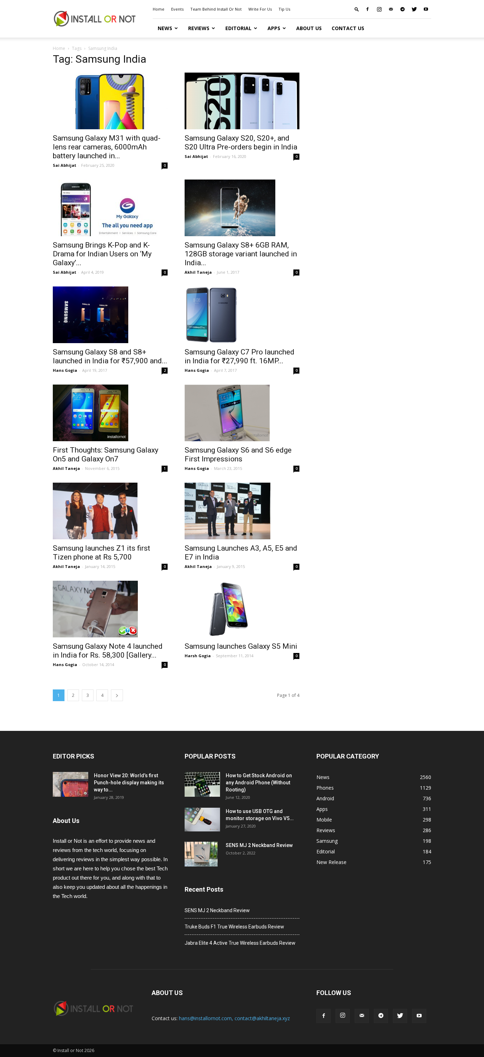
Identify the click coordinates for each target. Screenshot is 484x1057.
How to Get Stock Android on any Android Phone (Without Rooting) (259, 782)
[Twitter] (414, 9)
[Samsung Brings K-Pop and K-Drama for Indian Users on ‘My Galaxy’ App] (110, 208)
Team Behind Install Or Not (216, 9)
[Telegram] (402, 9)
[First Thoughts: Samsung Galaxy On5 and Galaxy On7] (110, 413)
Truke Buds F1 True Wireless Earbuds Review (234, 927)
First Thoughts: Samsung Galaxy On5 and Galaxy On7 (105, 454)
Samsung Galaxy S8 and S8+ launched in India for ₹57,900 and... (110, 356)
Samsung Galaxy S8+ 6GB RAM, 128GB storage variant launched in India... (241, 254)
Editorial (238, 28)
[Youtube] (426, 9)
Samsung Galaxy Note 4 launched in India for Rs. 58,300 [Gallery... (108, 650)
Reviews (198, 28)
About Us (309, 28)
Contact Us (348, 28)
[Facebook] (367, 9)
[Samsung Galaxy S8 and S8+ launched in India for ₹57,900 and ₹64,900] (110, 314)
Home (158, 9)
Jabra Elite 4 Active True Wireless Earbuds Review (240, 943)
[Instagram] (379, 9)
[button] (356, 9)
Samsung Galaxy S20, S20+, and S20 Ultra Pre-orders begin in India (241, 142)
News (165, 28)
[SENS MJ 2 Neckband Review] (201, 854)
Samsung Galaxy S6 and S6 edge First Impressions (238, 454)
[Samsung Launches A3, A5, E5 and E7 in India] (242, 511)
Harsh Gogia (198, 655)
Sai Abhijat (64, 165)
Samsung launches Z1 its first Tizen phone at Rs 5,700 (101, 552)
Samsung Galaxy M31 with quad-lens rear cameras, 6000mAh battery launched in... (107, 147)
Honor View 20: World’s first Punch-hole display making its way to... (129, 782)
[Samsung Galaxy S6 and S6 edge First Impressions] (242, 413)
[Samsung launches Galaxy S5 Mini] (242, 609)
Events (177, 9)
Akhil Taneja (198, 272)
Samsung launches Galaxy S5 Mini (241, 646)
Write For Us (260, 9)
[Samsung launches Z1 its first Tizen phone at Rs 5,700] (110, 511)
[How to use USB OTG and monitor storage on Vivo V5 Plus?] (202, 819)
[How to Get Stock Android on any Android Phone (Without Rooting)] (202, 784)
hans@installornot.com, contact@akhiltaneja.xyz (234, 1018)
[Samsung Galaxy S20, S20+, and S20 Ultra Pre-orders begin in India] (242, 101)
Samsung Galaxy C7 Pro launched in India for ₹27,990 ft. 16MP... (239, 356)
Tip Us (284, 9)
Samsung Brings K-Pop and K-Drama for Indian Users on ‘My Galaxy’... (102, 254)
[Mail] (390, 9)
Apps (274, 28)
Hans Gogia (65, 370)
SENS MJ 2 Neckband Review (259, 845)
